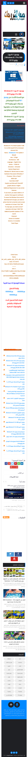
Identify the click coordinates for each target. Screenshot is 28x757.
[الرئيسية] (21, 34)
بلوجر (9, 677)
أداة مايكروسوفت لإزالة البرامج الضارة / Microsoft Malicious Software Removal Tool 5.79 (14, 137)
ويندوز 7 (9, 691)
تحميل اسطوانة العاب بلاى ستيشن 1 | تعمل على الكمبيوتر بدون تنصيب (14, 622)
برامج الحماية (19, 673)
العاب (20, 666)
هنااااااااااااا (21, 291)
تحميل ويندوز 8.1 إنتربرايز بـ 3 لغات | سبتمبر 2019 (14, 130)
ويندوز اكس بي (9, 695)
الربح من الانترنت (9, 662)
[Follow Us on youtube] (11, 753)
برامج (9, 670)
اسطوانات (9, 659)
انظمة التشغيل (20, 670)
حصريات (9, 680)
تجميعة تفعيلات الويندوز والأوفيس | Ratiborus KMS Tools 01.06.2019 (16, 371)
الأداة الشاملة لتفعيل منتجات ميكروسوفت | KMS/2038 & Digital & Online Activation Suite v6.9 (14, 377)
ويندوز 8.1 (17, 65)
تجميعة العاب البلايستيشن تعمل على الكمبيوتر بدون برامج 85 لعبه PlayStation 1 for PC (14, 580)
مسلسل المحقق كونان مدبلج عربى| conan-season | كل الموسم (14, 643)
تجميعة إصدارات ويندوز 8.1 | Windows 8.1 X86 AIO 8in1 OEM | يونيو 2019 (15, 433)
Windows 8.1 (12, 152)
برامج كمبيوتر (19, 677)
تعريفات (20, 680)
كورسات (20, 688)
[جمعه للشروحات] (14, 21)
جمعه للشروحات (9, 755)
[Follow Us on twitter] (14, 753)
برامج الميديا (9, 673)
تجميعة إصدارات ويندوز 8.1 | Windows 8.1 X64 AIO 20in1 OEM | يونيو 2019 (15, 366)
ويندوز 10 (20, 691)
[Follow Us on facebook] (16, 753)
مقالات (9, 688)
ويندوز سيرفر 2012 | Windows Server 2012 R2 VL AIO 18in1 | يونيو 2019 (15, 362)
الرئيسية (21, 65)
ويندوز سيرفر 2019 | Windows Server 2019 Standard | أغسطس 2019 (15, 133)
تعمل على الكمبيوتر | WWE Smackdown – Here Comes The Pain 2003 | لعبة (14, 601)
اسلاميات (20, 662)
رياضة (20, 684)
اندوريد (9, 666)
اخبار (20, 659)
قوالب (9, 684)
